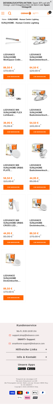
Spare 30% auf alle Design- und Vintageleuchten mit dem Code (26, 5)
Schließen (51, 2)
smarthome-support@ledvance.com (28, 344)
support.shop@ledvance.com (25, 335)
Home (4, 19)
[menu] (2, 13)
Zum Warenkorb (13, 76)
